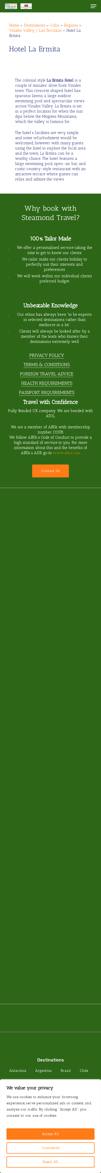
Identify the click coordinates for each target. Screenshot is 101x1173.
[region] (50, 1126)
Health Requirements (46, 383)
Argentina (43, 1070)
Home (14, 25)
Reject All (50, 1162)
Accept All (50, 1134)
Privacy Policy (46, 355)
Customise (50, 1148)
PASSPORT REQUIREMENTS (46, 392)
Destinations (34, 25)
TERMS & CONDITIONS (47, 364)
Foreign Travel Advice (46, 374)
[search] (83, 6)
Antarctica (17, 1070)
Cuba (54, 25)
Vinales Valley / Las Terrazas (35, 30)
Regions (71, 25)
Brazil (66, 1070)
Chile (84, 1070)
